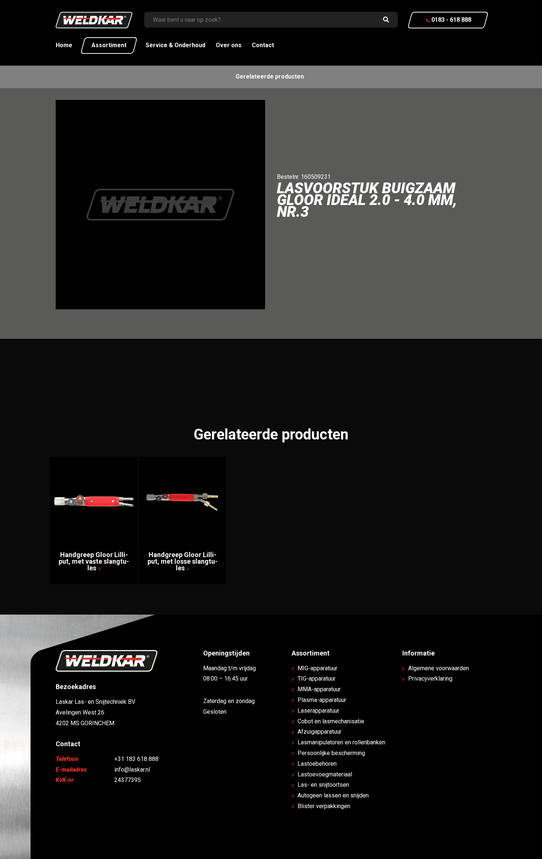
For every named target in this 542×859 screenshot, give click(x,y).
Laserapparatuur (318, 710)
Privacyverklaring (430, 678)
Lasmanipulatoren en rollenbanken (341, 742)
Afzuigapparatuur (319, 731)
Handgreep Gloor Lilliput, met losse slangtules (182, 561)
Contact (263, 45)
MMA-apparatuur (319, 689)
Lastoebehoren (317, 763)
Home (64, 45)
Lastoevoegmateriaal (325, 774)
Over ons (229, 45)
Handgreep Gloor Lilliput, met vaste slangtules (94, 561)
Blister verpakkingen (324, 806)
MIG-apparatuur (317, 668)
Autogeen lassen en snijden (333, 795)
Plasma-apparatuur (322, 699)
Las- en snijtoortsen (323, 784)
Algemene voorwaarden (438, 668)
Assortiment (108, 45)
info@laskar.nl (132, 769)
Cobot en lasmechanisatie (331, 721)
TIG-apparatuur (317, 678)
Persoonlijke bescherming (331, 753)
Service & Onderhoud (175, 45)
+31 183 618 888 (136, 758)
